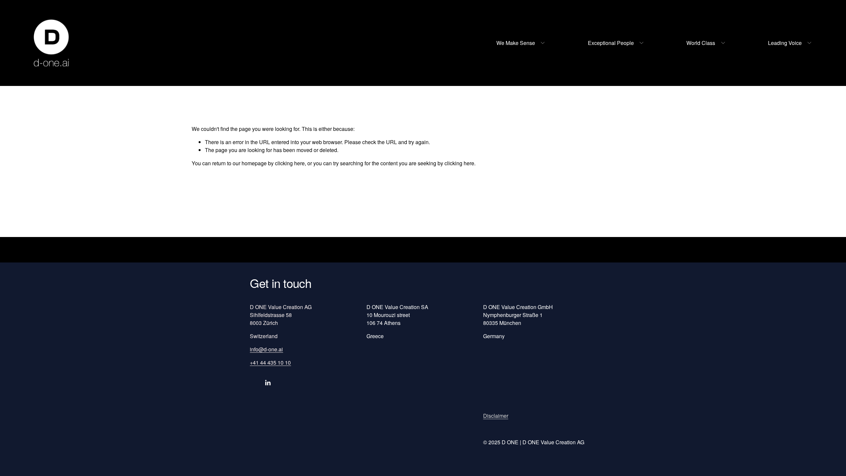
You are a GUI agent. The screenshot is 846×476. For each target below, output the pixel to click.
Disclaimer (495, 415)
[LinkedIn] (267, 382)
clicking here (290, 163)
